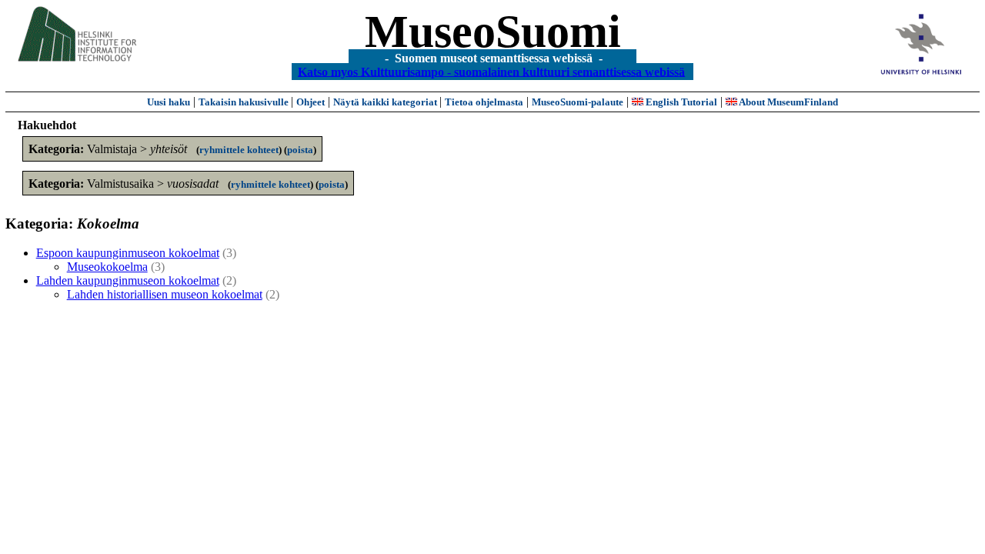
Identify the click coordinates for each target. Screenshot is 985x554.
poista (300, 149)
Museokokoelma (107, 266)
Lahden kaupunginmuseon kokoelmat (127, 280)
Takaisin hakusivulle (245, 102)
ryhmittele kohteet (239, 149)
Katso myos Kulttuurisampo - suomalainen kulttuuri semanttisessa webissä (491, 71)
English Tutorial (680, 102)
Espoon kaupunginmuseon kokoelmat (127, 252)
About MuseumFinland (787, 102)
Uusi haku (168, 102)
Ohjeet (310, 102)
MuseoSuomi (493, 31)
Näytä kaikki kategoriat (386, 102)
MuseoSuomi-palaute (577, 102)
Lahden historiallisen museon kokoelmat (164, 294)
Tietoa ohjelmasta (484, 102)
